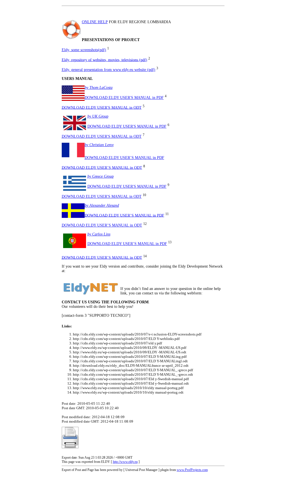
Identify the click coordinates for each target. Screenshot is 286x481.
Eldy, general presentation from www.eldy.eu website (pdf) (108, 70)
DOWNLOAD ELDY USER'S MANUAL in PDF (124, 98)
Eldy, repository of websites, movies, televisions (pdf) (104, 60)
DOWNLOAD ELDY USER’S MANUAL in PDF (124, 158)
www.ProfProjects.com (192, 470)
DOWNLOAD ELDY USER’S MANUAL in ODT (102, 167)
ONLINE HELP (95, 22)
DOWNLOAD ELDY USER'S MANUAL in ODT (102, 107)
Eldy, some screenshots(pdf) (84, 50)
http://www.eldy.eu (125, 462)
